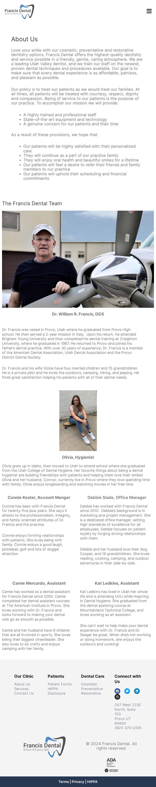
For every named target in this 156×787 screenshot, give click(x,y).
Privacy (78, 782)
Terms (63, 782)
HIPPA (92, 782)
